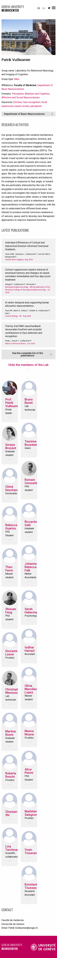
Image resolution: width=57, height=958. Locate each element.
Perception (18, 93)
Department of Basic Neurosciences (24, 114)
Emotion (17, 102)
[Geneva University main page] (43, 946)
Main (16, 79)
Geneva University (12, 946)
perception (36, 106)
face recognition (31, 102)
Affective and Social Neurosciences (21, 97)
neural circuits (22, 106)
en (43, 8)
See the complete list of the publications (27, 354)
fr (38, 8)
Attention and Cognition (37, 93)
